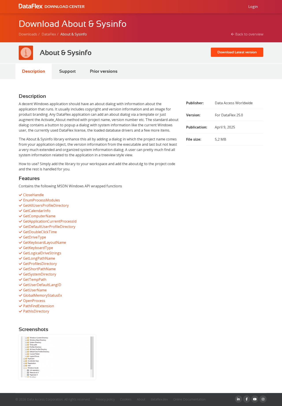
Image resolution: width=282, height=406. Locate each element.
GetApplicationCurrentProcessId (49, 221)
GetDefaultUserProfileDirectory (49, 226)
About (141, 399)
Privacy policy (105, 399)
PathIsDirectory (36, 311)
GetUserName (35, 290)
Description (33, 71)
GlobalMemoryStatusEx (42, 295)
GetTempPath (34, 279)
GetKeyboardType (38, 247)
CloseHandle (33, 194)
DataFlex (49, 34)
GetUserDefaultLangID (42, 284)
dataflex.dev (159, 399)
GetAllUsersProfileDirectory (46, 205)
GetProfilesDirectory (40, 263)
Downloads (28, 34)
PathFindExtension (38, 306)
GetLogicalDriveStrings (42, 253)
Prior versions (103, 71)
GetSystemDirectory (39, 274)
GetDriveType (34, 237)
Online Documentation (189, 399)
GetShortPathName (39, 268)
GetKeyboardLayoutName (44, 242)
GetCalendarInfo (36, 210)
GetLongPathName (39, 258)
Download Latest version (237, 52)
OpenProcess (34, 300)
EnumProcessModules (41, 200)
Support (67, 71)
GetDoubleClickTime (40, 231)
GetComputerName (39, 216)
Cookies (126, 399)
